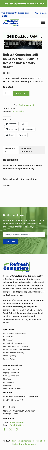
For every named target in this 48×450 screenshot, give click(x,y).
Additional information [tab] (26, 150)
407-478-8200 (37, 4)
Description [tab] (10, 150)
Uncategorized (18, 111)
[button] (41, 37)
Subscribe (10, 242)
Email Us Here (17, 425)
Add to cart (21, 93)
